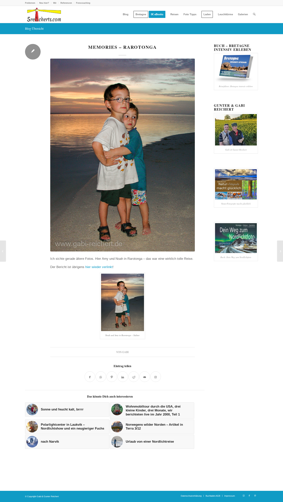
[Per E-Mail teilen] (144, 376)
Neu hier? (44, 3)
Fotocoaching (83, 3)
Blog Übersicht (34, 28)
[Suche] (254, 14)
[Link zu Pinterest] (255, 496)
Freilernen (30, 3)
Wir (54, 3)
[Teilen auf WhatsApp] (100, 376)
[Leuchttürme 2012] (280, 251)
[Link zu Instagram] (243, 496)
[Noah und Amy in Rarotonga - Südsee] (122, 155)
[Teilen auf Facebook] (90, 376)
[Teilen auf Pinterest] (111, 376)
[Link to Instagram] (155, 376)
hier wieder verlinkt (99, 267)
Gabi (125, 352)
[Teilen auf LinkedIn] (122, 376)
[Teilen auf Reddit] (133, 376)
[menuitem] (31, 3)
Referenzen (66, 3)
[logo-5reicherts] (43, 14)
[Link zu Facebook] (249, 496)
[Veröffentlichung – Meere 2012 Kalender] (3, 251)
